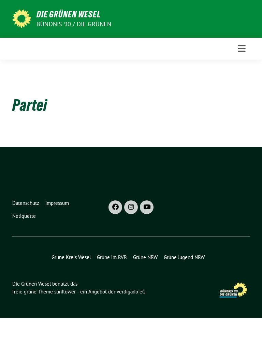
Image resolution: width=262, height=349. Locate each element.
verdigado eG (131, 291)
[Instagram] (131, 207)
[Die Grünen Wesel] (21, 18)
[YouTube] (147, 207)
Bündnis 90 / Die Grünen (74, 24)
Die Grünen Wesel (69, 14)
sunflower (65, 291)
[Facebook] (115, 207)
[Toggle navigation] (242, 49)
